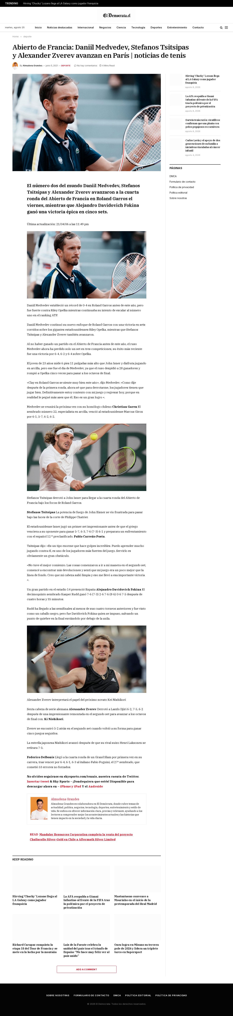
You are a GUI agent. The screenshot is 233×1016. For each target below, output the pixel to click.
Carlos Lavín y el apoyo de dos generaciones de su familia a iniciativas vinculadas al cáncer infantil (202, 145)
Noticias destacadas (59, 27)
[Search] (221, 27)
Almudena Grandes (32, 65)
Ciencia (121, 27)
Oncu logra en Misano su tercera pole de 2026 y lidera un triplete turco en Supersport (136, 948)
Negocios (105, 27)
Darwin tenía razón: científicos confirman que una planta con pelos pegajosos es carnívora (202, 123)
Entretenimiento (177, 27)
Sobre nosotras (178, 198)
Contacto (198, 27)
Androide (95, 786)
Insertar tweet (38, 781)
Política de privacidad (182, 187)
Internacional (86, 27)
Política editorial (178, 192)
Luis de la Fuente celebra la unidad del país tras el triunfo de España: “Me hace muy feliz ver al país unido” (86, 950)
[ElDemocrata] (116, 15)
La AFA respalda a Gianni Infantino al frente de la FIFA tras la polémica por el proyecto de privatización (86, 902)
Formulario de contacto (182, 181)
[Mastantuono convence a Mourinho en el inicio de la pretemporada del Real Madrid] (137, 879)
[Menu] (226, 27)
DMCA (173, 176)
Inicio (38, 27)
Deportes (156, 27)
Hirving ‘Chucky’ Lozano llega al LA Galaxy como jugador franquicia (60, 3)
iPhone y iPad (70, 786)
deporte (66, 65)
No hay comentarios (87, 65)
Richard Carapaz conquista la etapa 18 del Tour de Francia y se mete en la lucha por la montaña (34, 948)
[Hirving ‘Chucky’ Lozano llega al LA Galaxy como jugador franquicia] (35, 879)
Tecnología (138, 27)
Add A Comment (86, 969)
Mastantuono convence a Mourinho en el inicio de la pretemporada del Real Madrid (135, 900)
